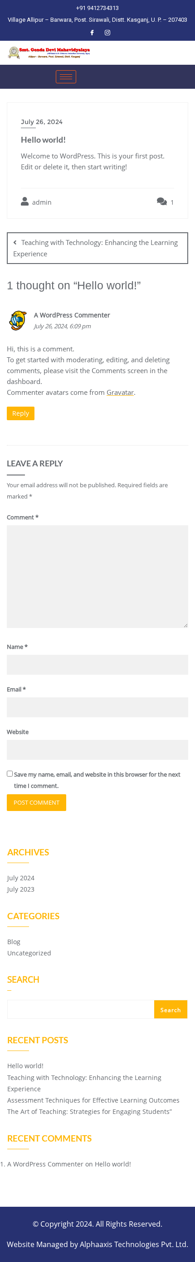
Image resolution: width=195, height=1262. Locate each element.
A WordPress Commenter (72, 315)
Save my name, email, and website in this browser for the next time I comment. (97, 780)
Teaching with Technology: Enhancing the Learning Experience (95, 248)
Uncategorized (29, 953)
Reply (20, 413)
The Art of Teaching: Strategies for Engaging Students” (89, 1111)
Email (16, 689)
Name (17, 647)
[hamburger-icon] (66, 76)
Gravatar (120, 392)
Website (18, 732)
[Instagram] (107, 32)
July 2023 (20, 889)
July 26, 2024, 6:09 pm (62, 326)
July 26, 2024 (42, 122)
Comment (23, 517)
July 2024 (20, 877)
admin (41, 202)
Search (23, 980)
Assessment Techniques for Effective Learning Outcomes (93, 1100)
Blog (13, 941)
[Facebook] (92, 32)
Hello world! (25, 1065)
